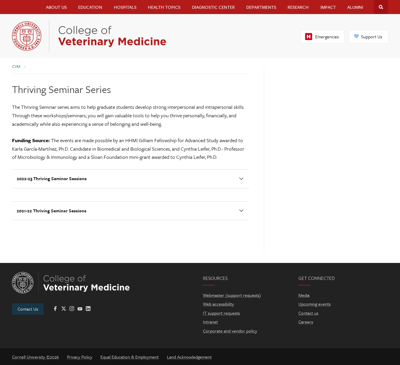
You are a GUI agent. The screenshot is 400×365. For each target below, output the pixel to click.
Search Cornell (381, 7)
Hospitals (125, 7)
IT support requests (221, 313)
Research (298, 7)
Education (90, 7)
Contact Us (28, 309)
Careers (305, 321)
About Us (56, 7)
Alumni (355, 7)
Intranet (210, 321)
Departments (261, 7)
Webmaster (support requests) (232, 295)
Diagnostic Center (213, 7)
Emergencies (327, 36)
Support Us (371, 36)
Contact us (308, 313)
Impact (328, 7)
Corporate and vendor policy (230, 331)
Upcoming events (314, 304)
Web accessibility (218, 304)
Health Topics (164, 7)
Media (304, 295)
